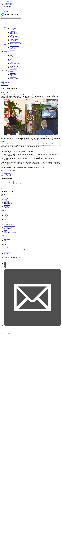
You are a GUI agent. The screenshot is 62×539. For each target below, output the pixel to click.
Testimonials (13, 74)
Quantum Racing (14, 78)
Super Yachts (13, 38)
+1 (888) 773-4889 (5, 333)
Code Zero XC (13, 40)
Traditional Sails (13, 36)
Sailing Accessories (14, 46)
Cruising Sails (13, 28)
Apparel (12, 47)
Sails (5, 27)
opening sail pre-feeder (22, 162)
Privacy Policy (7, 252)
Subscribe (3, 188)
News (11, 58)
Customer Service (14, 65)
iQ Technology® (14, 39)
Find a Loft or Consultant (16, 63)
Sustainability (13, 73)
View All (3, 194)
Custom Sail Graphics (15, 42)
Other (11, 59)
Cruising (12, 52)
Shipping (6, 253)
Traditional (6, 206)
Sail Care (12, 56)
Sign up (23, 249)
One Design (12, 31)
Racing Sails (13, 29)
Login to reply (17, 183)
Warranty (12, 67)
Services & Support (8, 60)
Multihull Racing (14, 33)
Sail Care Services (14, 66)
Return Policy (7, 254)
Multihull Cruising (14, 32)
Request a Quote (14, 35)
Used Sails (12, 50)
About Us (6, 70)
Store (5, 44)
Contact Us (12, 62)
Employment (13, 77)
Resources (6, 51)
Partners (12, 71)
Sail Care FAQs (13, 69)
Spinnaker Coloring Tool (16, 43)
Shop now (6, 11)
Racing (11, 54)
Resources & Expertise (9, 226)
